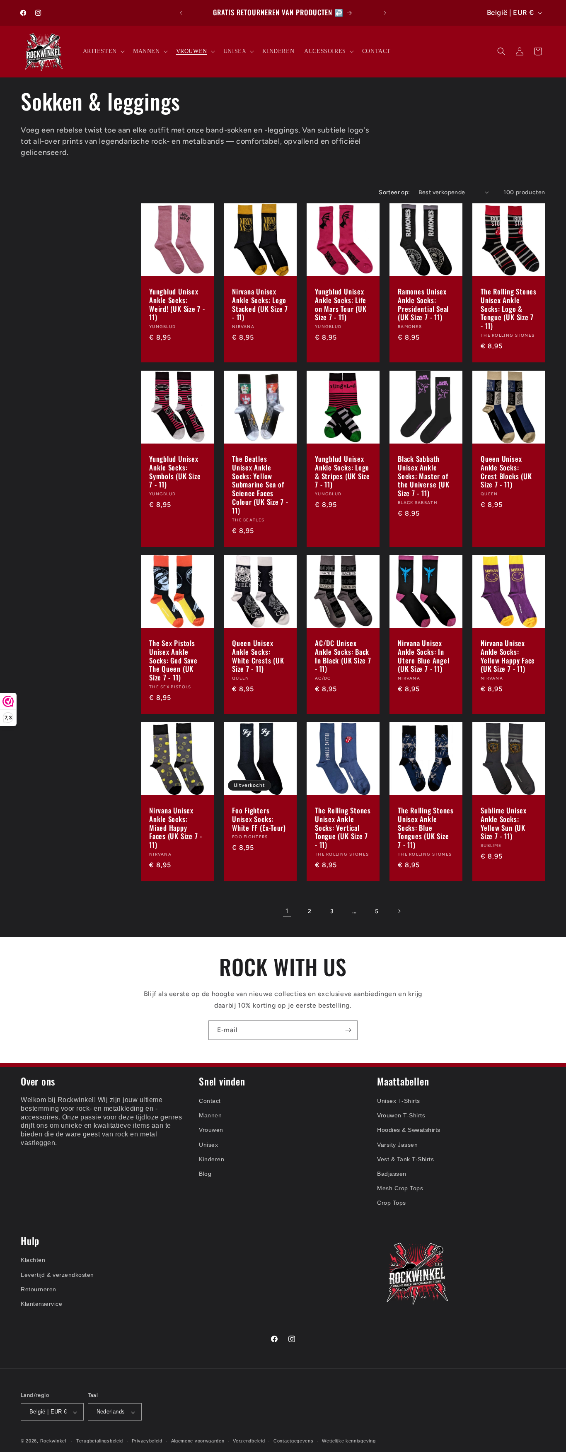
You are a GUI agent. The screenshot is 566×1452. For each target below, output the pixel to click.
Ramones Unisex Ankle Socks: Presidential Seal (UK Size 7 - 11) (423, 304)
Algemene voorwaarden (198, 1440)
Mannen (210, 1115)
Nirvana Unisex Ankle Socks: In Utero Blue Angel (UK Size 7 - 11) (423, 656)
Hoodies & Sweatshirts (408, 1129)
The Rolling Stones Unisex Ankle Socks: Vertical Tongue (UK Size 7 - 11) (343, 827)
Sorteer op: (394, 192)
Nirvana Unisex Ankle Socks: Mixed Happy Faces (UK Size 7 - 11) (175, 827)
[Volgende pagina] (399, 911)
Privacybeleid (147, 1440)
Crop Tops (391, 1202)
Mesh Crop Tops (400, 1188)
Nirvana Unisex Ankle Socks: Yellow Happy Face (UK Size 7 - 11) (508, 656)
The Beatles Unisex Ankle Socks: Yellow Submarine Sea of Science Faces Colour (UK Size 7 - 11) (260, 485)
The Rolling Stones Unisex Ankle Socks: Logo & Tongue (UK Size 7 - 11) (509, 308)
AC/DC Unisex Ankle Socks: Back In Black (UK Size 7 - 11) (343, 656)
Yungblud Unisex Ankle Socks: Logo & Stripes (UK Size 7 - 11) (342, 472)
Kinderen (211, 1158)
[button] (103, 51)
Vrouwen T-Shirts (401, 1115)
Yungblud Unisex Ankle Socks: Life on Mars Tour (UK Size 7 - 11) (340, 304)
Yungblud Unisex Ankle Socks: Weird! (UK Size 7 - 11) (177, 304)
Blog (205, 1173)
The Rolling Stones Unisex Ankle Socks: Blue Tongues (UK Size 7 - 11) (426, 827)
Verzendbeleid (249, 1440)
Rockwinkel (53, 1441)
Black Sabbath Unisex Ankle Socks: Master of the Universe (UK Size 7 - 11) (423, 476)
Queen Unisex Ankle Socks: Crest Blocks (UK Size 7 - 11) (506, 472)
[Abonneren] (348, 1030)
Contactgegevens (293, 1440)
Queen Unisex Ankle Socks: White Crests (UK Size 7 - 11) (258, 656)
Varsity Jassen (397, 1144)
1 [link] (287, 911)
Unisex (208, 1144)
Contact (210, 1100)
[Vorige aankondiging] (181, 13)
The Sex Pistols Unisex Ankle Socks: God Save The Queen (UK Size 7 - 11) (173, 660)
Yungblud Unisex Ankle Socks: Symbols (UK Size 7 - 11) (175, 472)
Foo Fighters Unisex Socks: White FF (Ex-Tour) (259, 819)
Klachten (33, 1260)
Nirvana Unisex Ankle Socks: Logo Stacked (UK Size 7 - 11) (260, 304)
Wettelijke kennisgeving (348, 1440)
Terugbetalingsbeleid (99, 1440)
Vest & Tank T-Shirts (405, 1158)
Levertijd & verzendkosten (57, 1274)
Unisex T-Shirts (398, 1100)
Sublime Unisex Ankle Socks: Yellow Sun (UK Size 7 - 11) (504, 823)
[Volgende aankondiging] (385, 13)
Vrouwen (211, 1129)
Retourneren (38, 1289)
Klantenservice (41, 1303)
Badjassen (391, 1173)
